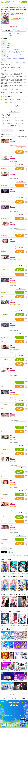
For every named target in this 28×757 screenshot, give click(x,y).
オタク (8, 52)
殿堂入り (23, 55)
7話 (11, 239)
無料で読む (21, 147)
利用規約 (12, 711)
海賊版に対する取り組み (14, 715)
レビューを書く (15, 20)
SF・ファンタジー (11, 51)
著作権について (17, 713)
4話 (11, 189)
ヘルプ (13, 707)
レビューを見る (13, 111)
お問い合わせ (20, 707)
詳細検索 (23, 698)
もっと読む (5, 94)
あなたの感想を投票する (13, 125)
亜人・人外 (12, 52)
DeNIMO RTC (9, 45)
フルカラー (18, 52)
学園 (16, 51)
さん (12, 102)
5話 (11, 206)
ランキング (14, 698)
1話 (11, 139)
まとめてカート (22, 136)
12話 (11, 345)
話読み (8, 55)
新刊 (4, 698)
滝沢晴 (16, 14)
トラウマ (20, 51)
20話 (11, 525)
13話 (11, 368)
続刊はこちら (13, 35)
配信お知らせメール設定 (14, 33)
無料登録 (25, 2)
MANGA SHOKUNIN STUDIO (18, 41)
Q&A (16, 707)
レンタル (12, 55)
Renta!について (8, 707)
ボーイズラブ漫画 (15, 49)
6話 (11, 222)
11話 (11, 323)
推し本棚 (8, 30)
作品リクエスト (7, 709)
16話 (11, 435)
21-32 (11, 548)
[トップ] (4, 2)
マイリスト (21, 30)
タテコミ (17, 16)
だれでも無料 (18, 55)
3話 (11, 173)
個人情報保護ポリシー (19, 711)
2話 (11, 156)
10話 (11, 301)
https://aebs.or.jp (9, 726)
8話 (11, 256)
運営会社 (21, 715)
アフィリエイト (7, 711)
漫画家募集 (7, 715)
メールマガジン (20, 709)
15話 (11, 413)
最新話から (8, 136)
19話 (11, 503)
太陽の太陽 (13, 13)
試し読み (21, 265)
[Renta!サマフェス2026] (8, 2)
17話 (11, 458)
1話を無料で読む (14, 26)
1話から (2, 136)
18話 (11, 480)
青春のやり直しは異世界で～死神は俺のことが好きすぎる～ (16, 59)
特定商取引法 (10, 713)
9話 (11, 278)
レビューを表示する (14, 106)
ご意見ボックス (14, 709)
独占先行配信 (9, 56)
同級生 (24, 51)
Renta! (2, 555)
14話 (11, 390)
